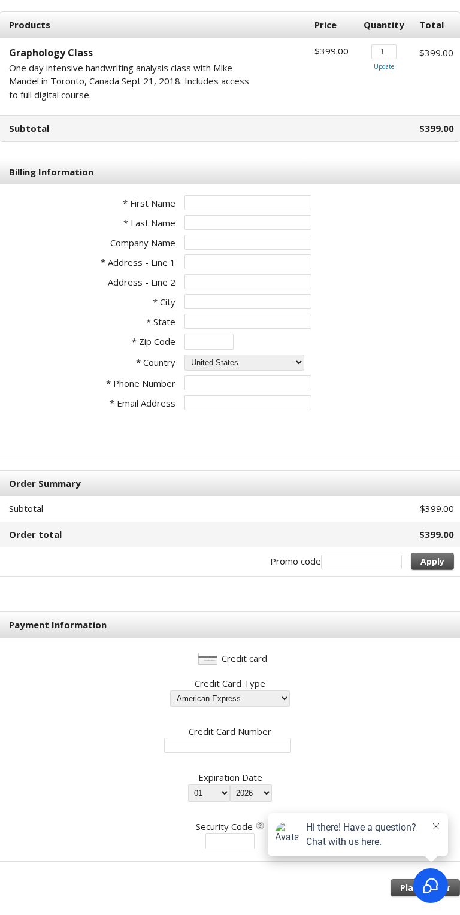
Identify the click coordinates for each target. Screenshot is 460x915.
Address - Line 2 (141, 282)
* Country (155, 362)
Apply (432, 561)
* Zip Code (153, 341)
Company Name (142, 243)
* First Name (149, 203)
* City (164, 302)
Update (384, 66)
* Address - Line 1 (138, 262)
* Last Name (149, 223)
